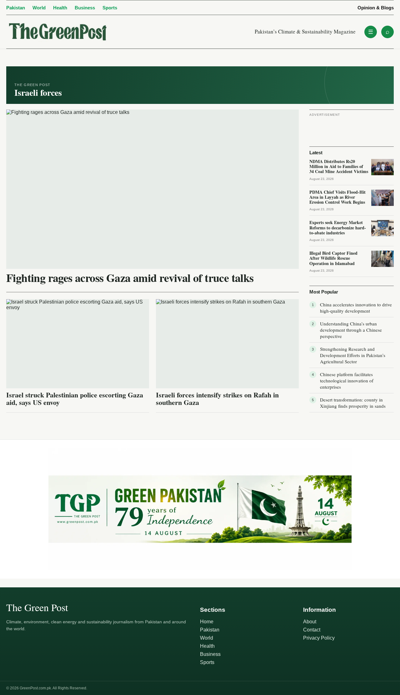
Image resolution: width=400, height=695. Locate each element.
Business (85, 7)
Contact (311, 629)
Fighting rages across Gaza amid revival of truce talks (130, 277)
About (309, 621)
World (39, 7)
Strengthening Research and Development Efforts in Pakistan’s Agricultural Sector (352, 355)
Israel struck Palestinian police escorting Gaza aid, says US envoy (74, 398)
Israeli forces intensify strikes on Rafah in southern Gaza (217, 398)
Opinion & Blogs (376, 7)
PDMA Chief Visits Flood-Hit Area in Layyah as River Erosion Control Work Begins (337, 197)
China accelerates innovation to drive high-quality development (356, 307)
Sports (109, 7)
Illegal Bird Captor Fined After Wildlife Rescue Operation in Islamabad (333, 258)
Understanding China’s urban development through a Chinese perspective (351, 329)
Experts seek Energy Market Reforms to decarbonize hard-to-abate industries (337, 227)
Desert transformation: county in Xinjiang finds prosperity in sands (353, 402)
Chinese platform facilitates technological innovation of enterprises (346, 380)
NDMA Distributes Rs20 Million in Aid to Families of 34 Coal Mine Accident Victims (338, 166)
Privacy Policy (319, 638)
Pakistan (15, 7)
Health (60, 7)
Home (206, 621)
